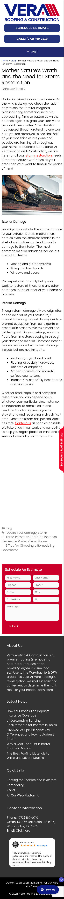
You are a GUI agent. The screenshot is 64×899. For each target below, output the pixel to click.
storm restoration (39, 155)
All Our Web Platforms (23, 795)
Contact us (23, 423)
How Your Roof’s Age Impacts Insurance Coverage (28, 713)
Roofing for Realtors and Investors (31, 780)
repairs (11, 533)
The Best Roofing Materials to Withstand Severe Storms (28, 755)
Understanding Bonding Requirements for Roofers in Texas (32, 723)
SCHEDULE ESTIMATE (32, 28)
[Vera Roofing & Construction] (32, 13)
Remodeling (15, 785)
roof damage (27, 533)
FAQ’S (11, 790)
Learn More (45, 690)
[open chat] (60, 881)
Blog (13, 60)
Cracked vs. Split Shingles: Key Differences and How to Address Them (30, 734)
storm (42, 533)
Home (5, 60)
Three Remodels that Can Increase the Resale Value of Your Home (29, 539)
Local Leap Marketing (29, 882)
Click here (23, 831)
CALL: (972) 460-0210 (32, 38)
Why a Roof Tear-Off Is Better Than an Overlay (28, 746)
